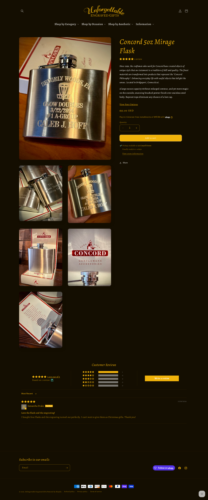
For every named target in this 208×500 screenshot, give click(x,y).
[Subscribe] (67, 468)
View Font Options (129, 104)
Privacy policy (82, 492)
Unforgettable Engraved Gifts (36, 492)
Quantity (123, 122)
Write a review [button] (162, 378)
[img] (28, 401)
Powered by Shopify (54, 492)
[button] (22, 11)
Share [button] (125, 162)
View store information (132, 153)
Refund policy (69, 492)
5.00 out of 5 (53, 377)
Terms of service (96, 492)
